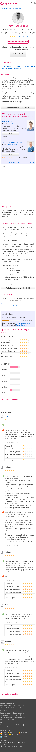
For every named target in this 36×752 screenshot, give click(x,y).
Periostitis (31, 66)
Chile (4, 733)
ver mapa (18, 59)
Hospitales (18, 715)
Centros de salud (6, 717)
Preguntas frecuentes (7, 719)
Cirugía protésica (14, 68)
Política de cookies (16, 727)
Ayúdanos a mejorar (23, 323)
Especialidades (5, 713)
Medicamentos (20, 717)
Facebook (13, 742)
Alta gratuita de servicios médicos (12, 705)
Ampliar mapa (18, 306)
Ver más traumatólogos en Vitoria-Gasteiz (19, 162)
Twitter (22, 742)
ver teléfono (12, 124)
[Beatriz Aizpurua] (30, 131)
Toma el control (21, 325)
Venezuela (15, 735)
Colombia (13, 733)
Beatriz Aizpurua (8, 121)
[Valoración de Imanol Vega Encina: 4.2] (13, 37)
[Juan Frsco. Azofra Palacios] (30, 151)
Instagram (6, 744)
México (5, 735)
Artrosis (4, 68)
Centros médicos (6, 715)
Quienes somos (5, 725)
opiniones (24, 36)
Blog (4, 742)
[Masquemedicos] (9, 3)
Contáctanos (17, 725)
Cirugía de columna (9, 66)
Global (5, 737)
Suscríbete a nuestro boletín (13, 747)
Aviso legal (4, 727)
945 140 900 (19, 54)
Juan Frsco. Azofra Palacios (12, 142)
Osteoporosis (21, 66)
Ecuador (24, 733)
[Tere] (2, 418)
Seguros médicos (19, 713)
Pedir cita (11, 133)
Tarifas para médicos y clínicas (11, 707)
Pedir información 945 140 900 (18, 107)
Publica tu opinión (19, 41)
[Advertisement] (18, 186)
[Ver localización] (18, 303)
